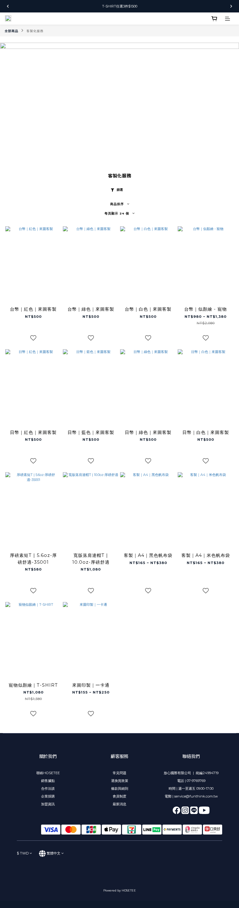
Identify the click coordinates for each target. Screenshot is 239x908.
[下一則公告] (231, 6)
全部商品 (11, 31)
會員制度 (119, 796)
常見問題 (119, 773)
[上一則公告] (8, 6)
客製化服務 (35, 31)
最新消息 (119, 804)
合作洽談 (48, 788)
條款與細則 (119, 788)
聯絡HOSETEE (48, 773)
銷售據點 (48, 781)
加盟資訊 (48, 804)
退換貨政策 (119, 781)
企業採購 (48, 796)
